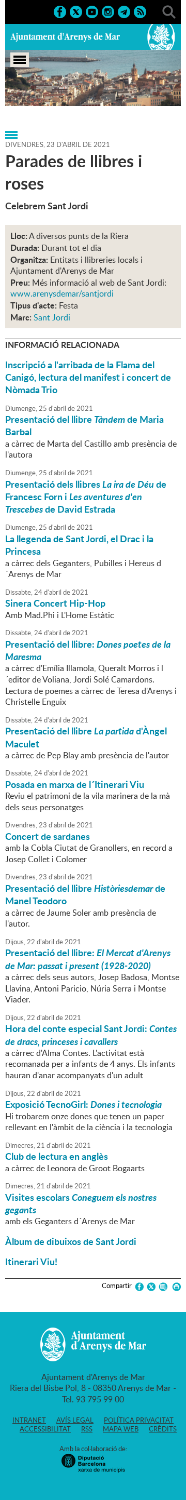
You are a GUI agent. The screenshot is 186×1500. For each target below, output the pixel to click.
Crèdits (163, 1429)
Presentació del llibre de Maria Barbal (84, 425)
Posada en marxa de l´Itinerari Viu (74, 784)
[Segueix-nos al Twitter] (76, 11)
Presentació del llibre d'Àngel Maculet (86, 737)
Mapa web (120, 1429)
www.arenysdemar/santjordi (62, 293)
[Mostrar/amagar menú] (19, 59)
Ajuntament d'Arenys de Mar (65, 37)
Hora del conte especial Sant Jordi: (91, 1035)
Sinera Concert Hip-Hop (55, 603)
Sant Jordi (52, 317)
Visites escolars (81, 1203)
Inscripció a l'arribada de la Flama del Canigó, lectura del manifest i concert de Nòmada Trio (88, 377)
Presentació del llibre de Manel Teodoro (85, 894)
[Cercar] (169, 11)
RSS (86, 1429)
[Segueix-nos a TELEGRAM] (124, 11)
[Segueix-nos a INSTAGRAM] (108, 11)
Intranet (29, 1420)
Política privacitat (139, 1420)
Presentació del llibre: (88, 650)
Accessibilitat (45, 1429)
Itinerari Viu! (31, 1261)
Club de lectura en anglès (56, 1156)
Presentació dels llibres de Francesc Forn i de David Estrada (85, 496)
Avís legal (75, 1420)
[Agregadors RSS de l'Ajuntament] (140, 11)
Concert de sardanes (47, 836)
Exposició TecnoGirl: (83, 1104)
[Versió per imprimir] (175, 1286)
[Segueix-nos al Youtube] (92, 11)
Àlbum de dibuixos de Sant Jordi (70, 1241)
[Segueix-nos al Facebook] (60, 11)
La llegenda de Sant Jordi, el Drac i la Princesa (79, 545)
